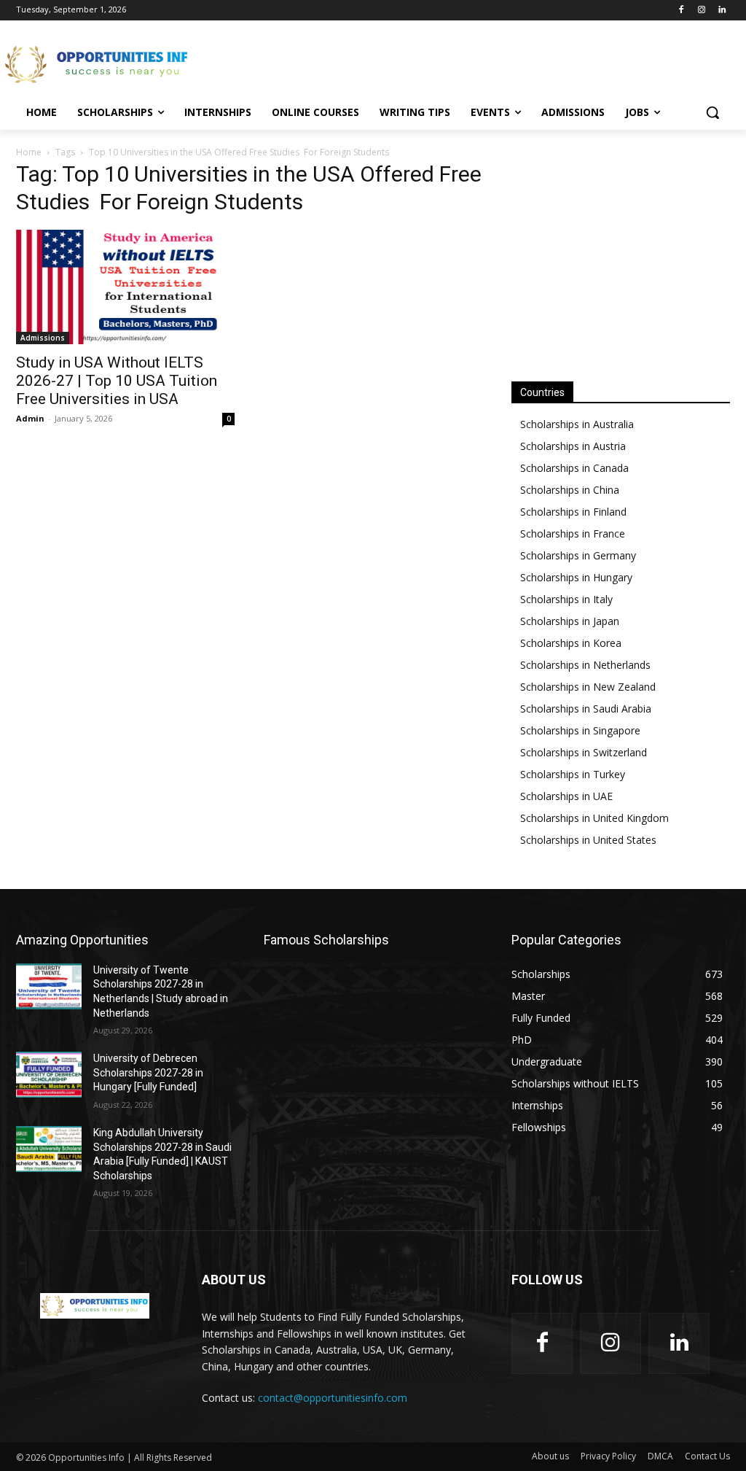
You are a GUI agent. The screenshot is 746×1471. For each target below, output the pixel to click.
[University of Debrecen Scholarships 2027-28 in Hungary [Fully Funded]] (49, 1075)
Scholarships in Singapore (580, 730)
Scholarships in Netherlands (585, 665)
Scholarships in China (569, 490)
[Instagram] (701, 10)
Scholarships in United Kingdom (594, 818)
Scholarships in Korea (570, 643)
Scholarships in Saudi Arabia (585, 708)
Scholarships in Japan (569, 621)
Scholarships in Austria (573, 446)
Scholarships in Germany (578, 555)
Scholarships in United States (588, 840)
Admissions (42, 338)
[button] (712, 112)
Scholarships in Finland (573, 512)
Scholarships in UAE (566, 796)
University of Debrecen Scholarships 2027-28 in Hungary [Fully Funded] (148, 1072)
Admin (30, 418)
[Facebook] (681, 10)
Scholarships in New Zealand (588, 687)
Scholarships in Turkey (572, 774)
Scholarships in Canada (574, 468)
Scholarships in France (572, 533)
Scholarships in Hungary (576, 577)
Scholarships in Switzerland (583, 752)
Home (29, 152)
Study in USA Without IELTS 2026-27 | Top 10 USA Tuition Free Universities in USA (116, 381)
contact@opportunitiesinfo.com (332, 1398)
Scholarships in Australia (577, 424)
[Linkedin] (721, 10)
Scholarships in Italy (566, 599)
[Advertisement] (357, 63)
